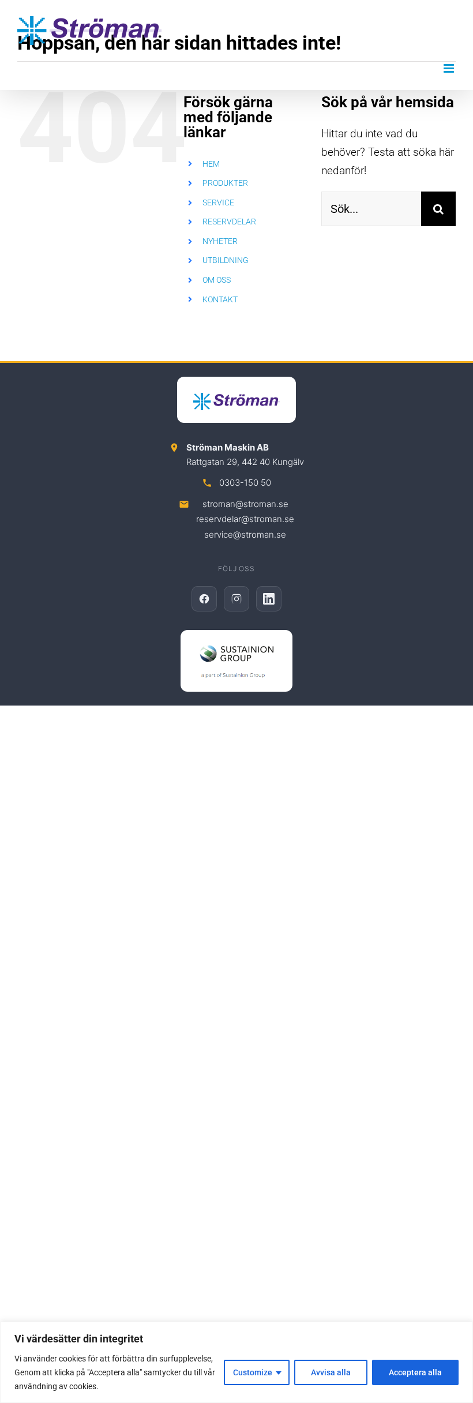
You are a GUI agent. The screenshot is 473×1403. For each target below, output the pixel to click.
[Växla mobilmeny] (450, 68)
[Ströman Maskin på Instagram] (236, 599)
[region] (236, 1362)
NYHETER (220, 241)
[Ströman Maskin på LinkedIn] (268, 599)
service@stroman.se (245, 534)
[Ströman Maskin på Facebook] (204, 599)
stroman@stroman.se (245, 503)
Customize (252, 1372)
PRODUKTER (225, 182)
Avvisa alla (331, 1372)
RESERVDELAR (229, 221)
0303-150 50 (245, 482)
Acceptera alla (415, 1372)
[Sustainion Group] (236, 660)
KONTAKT (220, 299)
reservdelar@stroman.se (245, 518)
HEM (211, 163)
